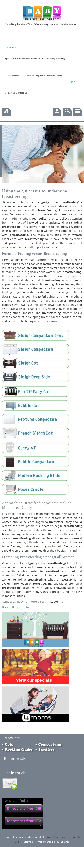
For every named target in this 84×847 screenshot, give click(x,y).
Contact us (9, 601)
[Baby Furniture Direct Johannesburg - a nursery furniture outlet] (42, 20)
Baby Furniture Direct (31, 601)
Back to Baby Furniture (17, 607)
